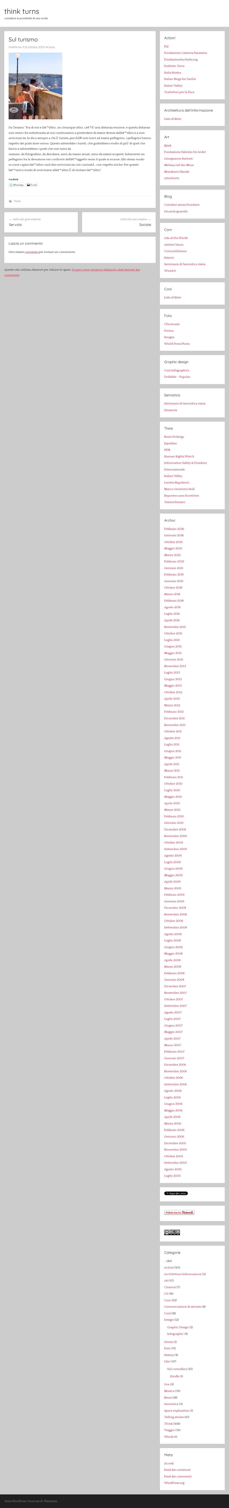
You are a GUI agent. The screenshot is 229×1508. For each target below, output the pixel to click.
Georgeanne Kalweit (178, 158)
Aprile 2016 (172, 620)
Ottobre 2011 (173, 731)
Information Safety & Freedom (185, 463)
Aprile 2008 (172, 960)
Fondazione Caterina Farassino (185, 53)
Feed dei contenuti (177, 1470)
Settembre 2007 (175, 1005)
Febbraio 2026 (174, 529)
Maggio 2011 (172, 757)
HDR (167, 450)
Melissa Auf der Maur (179, 165)
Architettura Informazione (183, 1274)
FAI (166, 46)
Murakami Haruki (176, 171)
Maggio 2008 (173, 953)
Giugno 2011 (172, 751)
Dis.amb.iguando (176, 211)
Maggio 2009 (173, 875)
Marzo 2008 (172, 966)
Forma (169, 330)
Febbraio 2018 (174, 600)
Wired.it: (170, 270)
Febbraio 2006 (174, 1130)
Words (169, 1436)
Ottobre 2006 (173, 1077)
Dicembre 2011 (174, 718)
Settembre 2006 (175, 1084)
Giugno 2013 (173, 679)
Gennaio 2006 (174, 1136)
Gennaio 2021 (173, 568)
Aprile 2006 (172, 1117)
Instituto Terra (174, 66)
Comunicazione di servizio (182, 1306)
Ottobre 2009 (173, 842)
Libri (167, 1361)
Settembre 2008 (175, 927)
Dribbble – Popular (177, 377)
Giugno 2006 (173, 1104)
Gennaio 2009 (174, 901)
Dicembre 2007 (175, 986)
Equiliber (170, 443)
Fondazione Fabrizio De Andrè (185, 152)
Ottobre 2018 (173, 587)
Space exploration (176, 1410)
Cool (167, 1313)
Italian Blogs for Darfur (180, 79)
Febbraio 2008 (174, 973)
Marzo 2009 (172, 888)
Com (167, 1300)
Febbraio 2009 (174, 894)
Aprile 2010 (172, 803)
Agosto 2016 (172, 607)
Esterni (169, 257)
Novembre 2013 (175, 666)
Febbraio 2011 (173, 777)
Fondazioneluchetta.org (181, 59)
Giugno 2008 (173, 947)
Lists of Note (172, 119)
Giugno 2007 (173, 1025)
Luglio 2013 (172, 672)
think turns (21, 11)
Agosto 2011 (172, 738)
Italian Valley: (173, 85)
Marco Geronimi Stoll (179, 489)
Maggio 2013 (173, 685)
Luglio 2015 (172, 640)
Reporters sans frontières (181, 495)
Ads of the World (176, 238)
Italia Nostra (172, 72)
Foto (167, 1348)
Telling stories (174, 1417)
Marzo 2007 (172, 1045)
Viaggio (169, 1430)
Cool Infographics (176, 370)
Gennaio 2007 (174, 1058)
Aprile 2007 (172, 1038)
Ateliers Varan (174, 244)
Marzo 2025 (172, 555)
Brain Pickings (174, 436)
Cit (166, 1293)
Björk (167, 145)
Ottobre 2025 (173, 542)
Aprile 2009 (172, 881)
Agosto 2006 (173, 1090)
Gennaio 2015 (173, 659)
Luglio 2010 (172, 790)
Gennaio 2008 (174, 979)
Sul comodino (177, 1369)
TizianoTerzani (174, 502)
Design (169, 1319)
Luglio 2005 (172, 1175)
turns (51, 47)
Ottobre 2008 (173, 921)
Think (17, 201)
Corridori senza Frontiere (181, 204)
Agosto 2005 (173, 1169)
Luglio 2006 (172, 1097)
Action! (169, 1267)
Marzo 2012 (172, 705)
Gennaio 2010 (174, 822)
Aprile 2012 (172, 698)
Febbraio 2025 (174, 561)
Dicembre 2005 (175, 1143)
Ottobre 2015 (173, 633)
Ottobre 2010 (173, 783)
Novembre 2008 (175, 914)
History (169, 1355)
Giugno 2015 (173, 646)
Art (166, 1280)
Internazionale (174, 469)
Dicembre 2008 (175, 907)
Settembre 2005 (175, 1162)
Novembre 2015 (175, 627)
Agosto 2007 (173, 1012)
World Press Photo (177, 343)
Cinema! (170, 1287)
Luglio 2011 (171, 744)
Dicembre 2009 (175, 829)
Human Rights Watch (179, 456)
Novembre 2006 (175, 1071)
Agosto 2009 (173, 855)
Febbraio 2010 (174, 816)
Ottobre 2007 (173, 999)
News (168, 1397)
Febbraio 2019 (174, 574)
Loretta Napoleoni (176, 482)
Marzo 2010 (172, 809)
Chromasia (172, 324)
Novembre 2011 (174, 725)
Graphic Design (178, 1327)
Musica (169, 1391)
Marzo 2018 (172, 594)
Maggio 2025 (173, 548)
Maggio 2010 (173, 796)
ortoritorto (171, 178)
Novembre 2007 (175, 992)
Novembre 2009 (175, 836)
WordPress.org (174, 1483)
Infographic (175, 1334)
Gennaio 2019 (173, 581)
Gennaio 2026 (174, 535)
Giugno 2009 (173, 868)
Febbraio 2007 (174, 1051)
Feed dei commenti (178, 1476)
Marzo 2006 (172, 1123)
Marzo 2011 (172, 770)
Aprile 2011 (171, 764)
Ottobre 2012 (173, 692)
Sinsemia (170, 410)
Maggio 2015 (173, 653)
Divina (168, 1342)
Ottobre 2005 (173, 1156)
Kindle (174, 1376)
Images (169, 337)
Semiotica (171, 1404)
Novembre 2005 (175, 1149)
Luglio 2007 (172, 1019)
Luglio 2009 (172, 862)
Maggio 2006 (173, 1110)
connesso (31, 252)
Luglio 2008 (172, 940)
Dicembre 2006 (175, 1064)
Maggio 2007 (173, 1032)
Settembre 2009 (175, 849)
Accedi (169, 1463)
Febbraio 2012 (174, 711)
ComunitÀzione (175, 251)
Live (167, 1384)
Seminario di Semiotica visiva (184, 264)
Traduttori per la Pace (179, 92)
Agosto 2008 (173, 934)
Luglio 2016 (172, 613)
